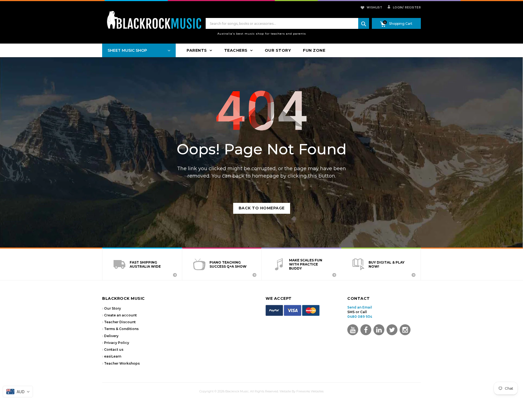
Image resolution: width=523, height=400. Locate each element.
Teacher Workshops (122, 363)
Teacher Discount (120, 322)
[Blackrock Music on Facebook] (365, 329)
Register (412, 7)
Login (397, 7)
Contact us (113, 349)
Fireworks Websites (310, 391)
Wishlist (374, 7)
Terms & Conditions (121, 329)
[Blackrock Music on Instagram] (405, 329)
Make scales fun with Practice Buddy (305, 264)
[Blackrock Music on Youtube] (352, 329)
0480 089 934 (359, 316)
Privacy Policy (116, 343)
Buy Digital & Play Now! (387, 264)
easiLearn (112, 356)
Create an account (120, 315)
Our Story (112, 308)
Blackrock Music (237, 391)
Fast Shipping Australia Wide (145, 264)
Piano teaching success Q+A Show (228, 264)
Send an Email (359, 307)
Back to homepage (262, 208)
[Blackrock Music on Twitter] (378, 329)
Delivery (111, 336)
